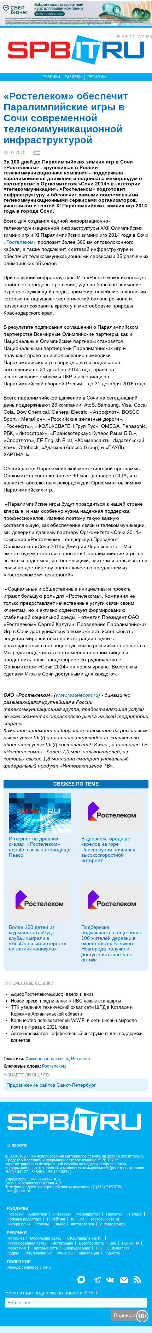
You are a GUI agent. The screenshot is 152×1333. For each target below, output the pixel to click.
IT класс (134, 1214)
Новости (15, 1214)
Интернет (81, 1058)
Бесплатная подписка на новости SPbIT (51, 1292)
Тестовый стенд (104, 1219)
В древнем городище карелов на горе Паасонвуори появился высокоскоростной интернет (108, 849)
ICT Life (77, 1219)
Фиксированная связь (47, 1058)
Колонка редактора (24, 1219)
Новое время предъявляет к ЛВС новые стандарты (66, 1001)
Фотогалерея (82, 1224)
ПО (99, 1248)
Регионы (97, 77)
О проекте (17, 1145)
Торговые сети (45, 1248)
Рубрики (51, 77)
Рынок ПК (130, 1243)
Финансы (65, 1253)
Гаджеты (112, 1253)
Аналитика (37, 1214)
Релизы (42, 1224)
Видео (59, 1224)
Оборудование (77, 1248)
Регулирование (38, 1253)
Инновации (89, 1253)
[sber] (76, 13)
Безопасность (91, 1243)
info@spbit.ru (18, 1191)
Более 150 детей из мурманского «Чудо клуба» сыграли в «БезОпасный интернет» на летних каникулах (37, 938)
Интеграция (62, 1243)
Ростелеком (20, 242)
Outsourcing (118, 1248)
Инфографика (112, 1224)
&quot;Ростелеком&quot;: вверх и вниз (52, 994)
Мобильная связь (46, 1238)
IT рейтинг (56, 1219)
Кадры (13, 1253)
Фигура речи (18, 1224)
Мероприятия (88, 1214)
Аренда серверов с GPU (29, 1267)
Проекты (114, 1214)
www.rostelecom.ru (77, 695)
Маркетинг (16, 1248)
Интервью (62, 1214)
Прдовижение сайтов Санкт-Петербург (51, 1085)
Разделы (74, 77)
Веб (113, 1243)
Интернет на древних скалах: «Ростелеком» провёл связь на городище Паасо (40, 847)
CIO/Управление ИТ (85, 1238)
